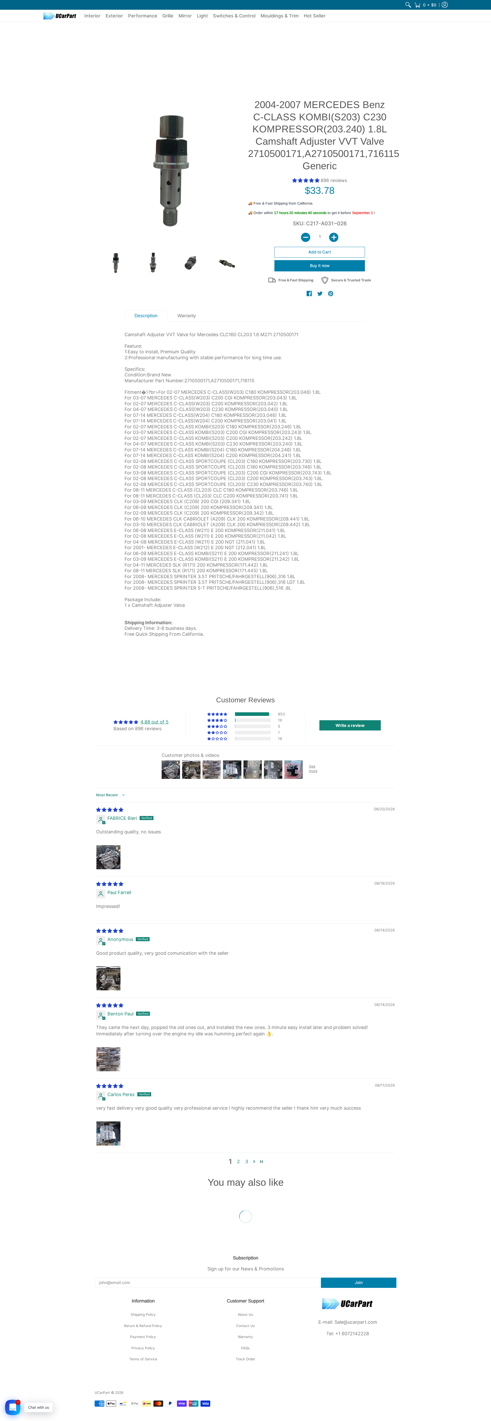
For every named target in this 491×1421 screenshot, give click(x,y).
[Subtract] (305, 237)
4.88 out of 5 (154, 722)
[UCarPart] (60, 16)
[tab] (146, 316)
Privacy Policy (143, 1348)
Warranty (245, 1337)
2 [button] (238, 1161)
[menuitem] (408, 5)
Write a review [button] (350, 725)
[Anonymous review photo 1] (108, 978)
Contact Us (245, 1326)
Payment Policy (143, 1337)
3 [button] (246, 1161)
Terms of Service (143, 1359)
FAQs (245, 1348)
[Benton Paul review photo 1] (108, 1059)
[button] (425, 5)
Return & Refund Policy (143, 1326)
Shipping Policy (143, 1314)
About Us (245, 1314)
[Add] (333, 237)
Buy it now (320, 265)
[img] (109, 809)
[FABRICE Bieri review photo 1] (108, 857)
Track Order (245, 1359)
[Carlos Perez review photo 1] (108, 1133)
